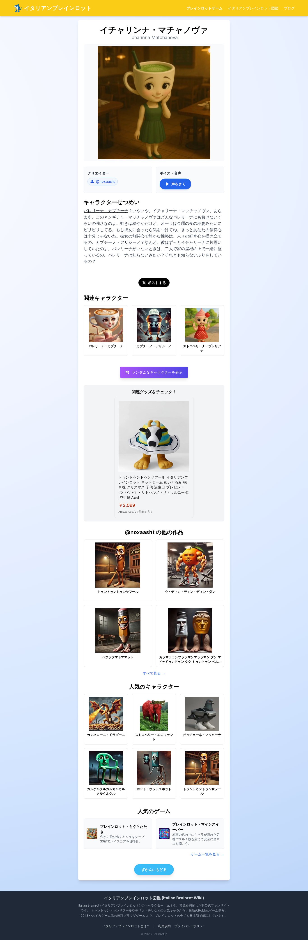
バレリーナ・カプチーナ (106, 210)
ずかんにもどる (154, 869)
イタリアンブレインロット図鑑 (253, 8)
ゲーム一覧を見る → (207, 854)
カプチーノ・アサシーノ (118, 242)
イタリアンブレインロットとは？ (126, 926)
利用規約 (164, 926)
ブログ (289, 8)
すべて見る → (154, 673)
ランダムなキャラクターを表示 (157, 372)
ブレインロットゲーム (204, 8)
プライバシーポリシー (190, 926)
